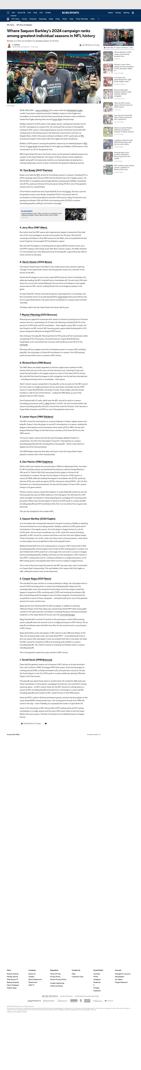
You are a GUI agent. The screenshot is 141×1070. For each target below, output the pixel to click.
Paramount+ (33, 982)
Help (73, 974)
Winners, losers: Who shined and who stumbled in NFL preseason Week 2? (123, 68)
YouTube (96, 974)
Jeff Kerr (17, 45)
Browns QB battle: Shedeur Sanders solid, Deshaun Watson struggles (123, 93)
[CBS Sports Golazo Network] (87, 996)
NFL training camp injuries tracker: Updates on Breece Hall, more (124, 168)
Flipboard (97, 991)
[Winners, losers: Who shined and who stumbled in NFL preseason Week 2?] (108, 69)
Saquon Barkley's (42, 110)
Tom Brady (29, 170)
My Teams (119, 979)
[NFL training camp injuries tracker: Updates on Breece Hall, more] (108, 170)
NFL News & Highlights (24, 25)
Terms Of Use (55, 974)
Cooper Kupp (29, 578)
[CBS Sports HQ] (66, 996)
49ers (43, 227)
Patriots (47, 170)
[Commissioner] (76, 1000)
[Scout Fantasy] (97, 1001)
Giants (68, 191)
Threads (96, 988)
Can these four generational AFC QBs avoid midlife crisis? (122, 80)
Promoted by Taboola (92, 734)
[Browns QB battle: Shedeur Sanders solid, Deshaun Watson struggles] (108, 94)
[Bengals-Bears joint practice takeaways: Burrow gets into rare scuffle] (108, 157)
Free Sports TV (12, 979)
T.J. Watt (46, 403)
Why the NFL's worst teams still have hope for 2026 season (123, 105)
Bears (48, 262)
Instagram (97, 979)
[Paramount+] (62, 1000)
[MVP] (87, 1000)
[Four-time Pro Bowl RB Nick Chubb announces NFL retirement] (108, 119)
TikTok (95, 977)
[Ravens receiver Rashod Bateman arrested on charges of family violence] (108, 132)
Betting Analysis (13, 982)
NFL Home (10, 25)
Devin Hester (29, 262)
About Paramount (35, 979)
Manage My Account (122, 974)
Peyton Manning (31, 314)
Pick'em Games (12, 974)
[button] (98, 19)
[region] (118, 37)
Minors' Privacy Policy (58, 979)
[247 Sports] (34, 1000)
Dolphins (47, 461)
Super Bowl (57, 119)
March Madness (13, 985)
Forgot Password (121, 982)
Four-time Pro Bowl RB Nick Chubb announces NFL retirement (123, 117)
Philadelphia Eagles (75, 110)
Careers (31, 977)
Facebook (97, 982)
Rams (47, 578)
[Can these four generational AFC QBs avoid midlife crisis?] (108, 82)
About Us (32, 974)
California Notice (56, 986)
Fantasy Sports (12, 977)
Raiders (48, 416)
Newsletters (119, 977)
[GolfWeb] (109, 1001)
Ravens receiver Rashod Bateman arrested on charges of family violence (124, 130)
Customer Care (77, 977)
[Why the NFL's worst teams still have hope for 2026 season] (108, 107)
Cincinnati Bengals (67, 615)
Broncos (46, 659)
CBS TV (31, 985)
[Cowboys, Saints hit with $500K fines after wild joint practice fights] (108, 144)
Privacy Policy (55, 977)
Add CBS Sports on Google (90, 45)
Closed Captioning (57, 983)
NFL (82, 136)
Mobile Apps (12, 988)
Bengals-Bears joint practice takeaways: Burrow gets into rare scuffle (122, 156)
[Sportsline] (49, 1001)
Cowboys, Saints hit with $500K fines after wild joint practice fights (123, 142)
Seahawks (24, 345)
